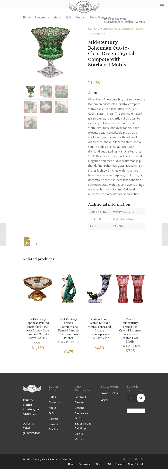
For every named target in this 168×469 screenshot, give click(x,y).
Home (27, 17)
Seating (79, 402)
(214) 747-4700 (31, 433)
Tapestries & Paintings (83, 426)
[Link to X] (136, 459)
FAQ (68, 17)
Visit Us (105, 400)
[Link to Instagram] (124, 459)
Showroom (42, 17)
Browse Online (110, 393)
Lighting (79, 408)
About (57, 17)
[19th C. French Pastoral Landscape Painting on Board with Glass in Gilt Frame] (165, 234)
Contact (80, 17)
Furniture (80, 396)
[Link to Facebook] (130, 459)
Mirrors (79, 439)
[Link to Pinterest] (142, 459)
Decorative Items (81, 415)
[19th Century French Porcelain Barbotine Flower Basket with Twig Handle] (3, 234)
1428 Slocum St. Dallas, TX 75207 (124, 21)
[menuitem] (28, 17)
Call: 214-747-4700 (115, 18)
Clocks (79, 434)
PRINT (36, 244)
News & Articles (100, 17)
